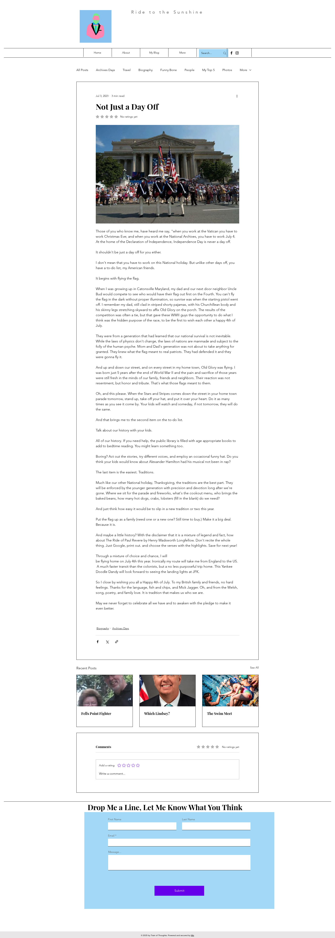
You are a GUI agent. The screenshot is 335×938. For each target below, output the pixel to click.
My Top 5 (208, 70)
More (243, 70)
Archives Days (105, 70)
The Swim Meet (219, 713)
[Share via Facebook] (97, 642)
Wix (192, 935)
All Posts (82, 70)
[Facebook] (231, 53)
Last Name (188, 819)
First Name (114, 819)
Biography (145, 70)
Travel (127, 70)
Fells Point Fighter (96, 713)
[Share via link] (116, 642)
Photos (227, 70)
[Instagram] (237, 53)
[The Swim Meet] (230, 690)
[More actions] (237, 96)
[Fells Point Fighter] (105, 690)
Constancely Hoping (181, 28)
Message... (114, 852)
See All (254, 667)
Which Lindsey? (157, 713)
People (189, 70)
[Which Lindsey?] (168, 690)
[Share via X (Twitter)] (107, 642)
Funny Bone (168, 70)
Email (111, 835)
